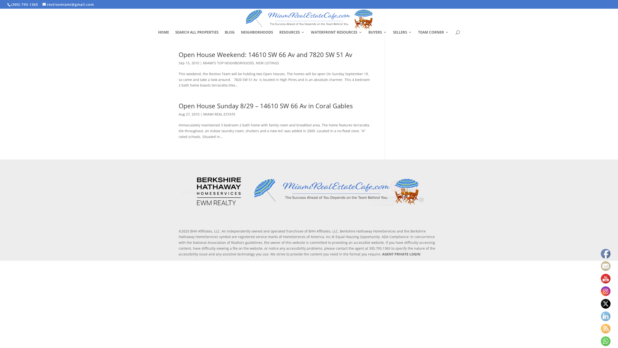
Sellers (400, 32)
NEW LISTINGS (267, 63)
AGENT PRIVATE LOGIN (401, 254)
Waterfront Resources (334, 32)
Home (163, 32)
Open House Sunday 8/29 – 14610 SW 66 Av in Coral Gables (266, 106)
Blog (230, 32)
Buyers (375, 32)
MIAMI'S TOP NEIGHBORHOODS (228, 63)
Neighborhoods (257, 32)
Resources (289, 32)
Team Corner (431, 32)
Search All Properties (196, 32)
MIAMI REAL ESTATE (219, 114)
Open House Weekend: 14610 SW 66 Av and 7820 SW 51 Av (265, 54)
